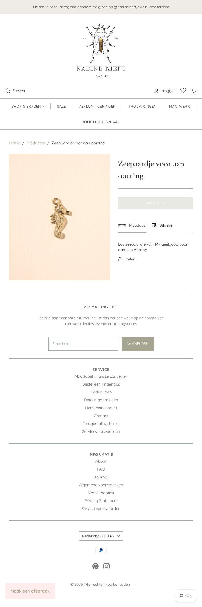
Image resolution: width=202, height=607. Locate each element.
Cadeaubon (101, 392)
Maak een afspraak (30, 591)
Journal (101, 476)
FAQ (101, 469)
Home (14, 142)
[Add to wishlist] (154, 225)
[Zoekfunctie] (8, 91)
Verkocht (155, 203)
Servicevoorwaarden (101, 431)
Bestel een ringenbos (101, 384)
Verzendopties (101, 492)
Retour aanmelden (101, 399)
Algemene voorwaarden (101, 484)
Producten (35, 142)
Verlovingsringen (97, 106)
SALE (61, 106)
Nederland (98, 536)
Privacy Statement (101, 500)
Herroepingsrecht (101, 407)
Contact (101, 415)
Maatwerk (179, 106)
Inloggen (168, 90)
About (101, 461)
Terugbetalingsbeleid (101, 423)
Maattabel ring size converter (101, 376)
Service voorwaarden (101, 508)
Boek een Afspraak (101, 122)
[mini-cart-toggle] (194, 91)
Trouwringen (142, 106)
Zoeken (18, 90)
